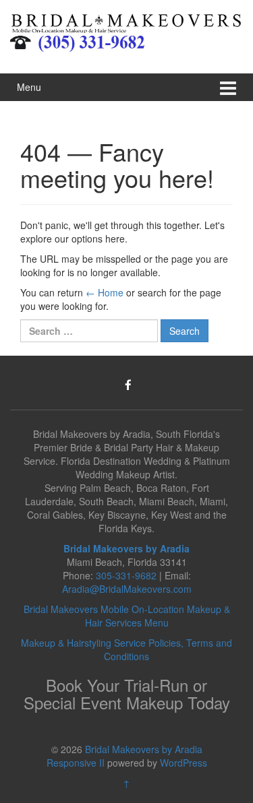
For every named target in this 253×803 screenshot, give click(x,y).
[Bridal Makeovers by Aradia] (126, 21)
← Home (104, 292)
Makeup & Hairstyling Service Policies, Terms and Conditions (126, 649)
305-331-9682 (126, 575)
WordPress (183, 762)
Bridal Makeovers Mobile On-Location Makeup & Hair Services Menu (127, 615)
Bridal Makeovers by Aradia (143, 749)
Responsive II (76, 762)
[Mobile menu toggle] (228, 87)
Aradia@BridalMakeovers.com (127, 589)
